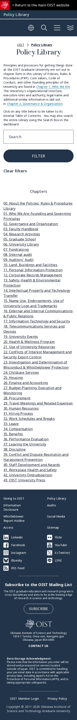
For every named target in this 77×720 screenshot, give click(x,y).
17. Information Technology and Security (36, 321)
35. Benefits (13, 434)
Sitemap (53, 527)
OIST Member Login (24, 699)
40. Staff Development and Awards (31, 464)
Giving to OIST (13, 498)
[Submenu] (70, 27)
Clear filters (15, 170)
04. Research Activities (21, 234)
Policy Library (41, 45)
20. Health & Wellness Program (29, 341)
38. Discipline (14, 449)
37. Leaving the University (24, 444)
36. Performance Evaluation (26, 439)
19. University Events (20, 336)
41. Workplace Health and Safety (30, 470)
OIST (20, 45)
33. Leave (11, 423)
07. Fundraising (16, 249)
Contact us (38, 646)
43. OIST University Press (24, 480)
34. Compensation (18, 429)
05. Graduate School (19, 239)
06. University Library (21, 244)
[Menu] (57, 27)
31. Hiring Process (18, 413)
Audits (51, 505)
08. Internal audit (17, 254)
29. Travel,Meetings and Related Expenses (38, 403)
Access (8, 527)
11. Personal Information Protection (32, 270)
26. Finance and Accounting (25, 382)
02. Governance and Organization (30, 223)
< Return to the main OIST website (41, 5)
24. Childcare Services (21, 372)
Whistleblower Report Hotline (14, 518)
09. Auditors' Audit (18, 259)
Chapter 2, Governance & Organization (34, 104)
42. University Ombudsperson (27, 475)
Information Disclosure (12, 507)
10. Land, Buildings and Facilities (30, 264)
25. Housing (13, 377)
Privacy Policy (57, 699)
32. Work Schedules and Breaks (29, 418)
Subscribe (38, 608)
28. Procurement (16, 398)
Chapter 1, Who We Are (53, 87)
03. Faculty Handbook (20, 229)
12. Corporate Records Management (32, 275)
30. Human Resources (21, 408)
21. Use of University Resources (29, 347)
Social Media (56, 516)
